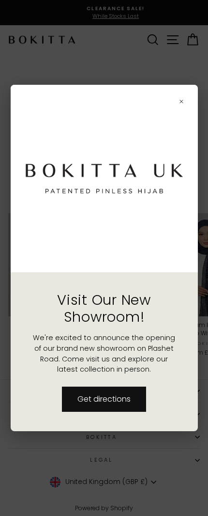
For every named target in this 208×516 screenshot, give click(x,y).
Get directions (104, 399)
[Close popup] (181, 101)
